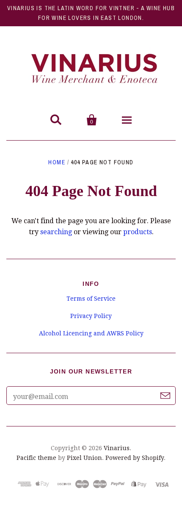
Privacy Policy (91, 316)
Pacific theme (36, 457)
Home (56, 162)
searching (56, 232)
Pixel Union (84, 457)
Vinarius (117, 448)
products (137, 232)
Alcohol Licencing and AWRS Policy (91, 333)
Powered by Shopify (134, 457)
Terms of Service (91, 298)
